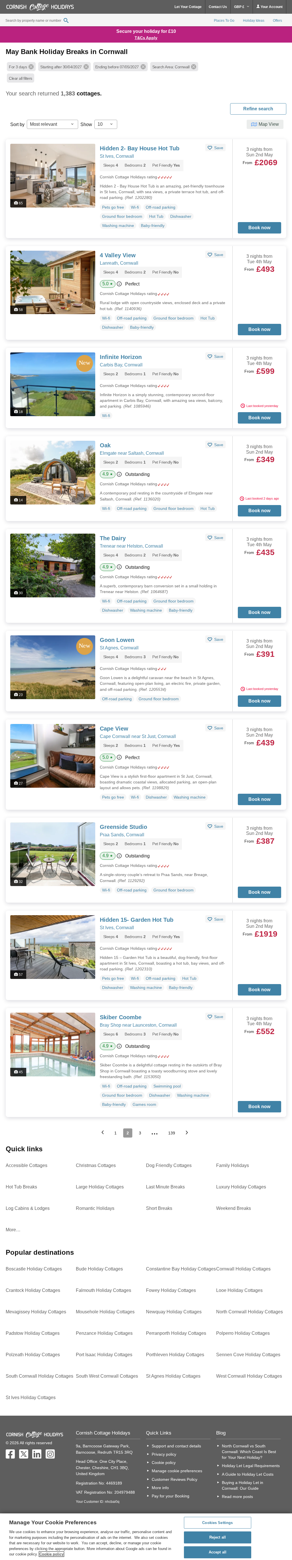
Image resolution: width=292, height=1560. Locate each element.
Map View (269, 124)
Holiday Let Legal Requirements (251, 1465)
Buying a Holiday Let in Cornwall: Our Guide (242, 1485)
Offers (277, 21)
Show (86, 124)
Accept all (217, 1552)
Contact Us (218, 7)
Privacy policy (164, 1454)
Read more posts (237, 1496)
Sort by (17, 124)
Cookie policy (164, 1462)
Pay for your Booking (170, 1496)
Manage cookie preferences (177, 1471)
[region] (146, 1536)
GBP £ (239, 7)
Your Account (271, 7)
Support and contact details (176, 1446)
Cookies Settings (217, 1523)
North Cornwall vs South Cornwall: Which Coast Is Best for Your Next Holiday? (249, 1452)
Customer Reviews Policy (174, 1479)
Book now (259, 227)
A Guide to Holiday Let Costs (247, 1474)
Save (218, 147)
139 (171, 1133)
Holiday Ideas (253, 21)
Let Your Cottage (188, 7)
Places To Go (224, 21)
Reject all (217, 1537)
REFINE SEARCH (258, 108)
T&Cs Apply (146, 37)
